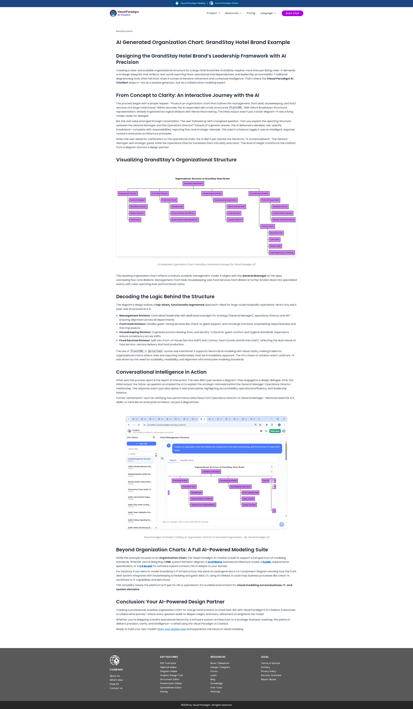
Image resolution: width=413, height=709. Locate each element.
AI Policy (265, 667)
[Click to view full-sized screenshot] (206, 472)
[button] (292, 13)
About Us (115, 676)
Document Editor (169, 679)
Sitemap (215, 691)
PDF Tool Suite (168, 663)
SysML (267, 562)
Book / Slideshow (220, 663)
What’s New (116, 680)
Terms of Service (270, 663)
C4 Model (145, 566)
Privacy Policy (268, 671)
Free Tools (216, 687)
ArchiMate (215, 562)
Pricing (251, 13)
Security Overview (271, 675)
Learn (214, 675)
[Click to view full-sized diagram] (206, 215)
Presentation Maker (171, 683)
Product (212, 13)
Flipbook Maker (168, 667)
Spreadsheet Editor (170, 687)
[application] (218, 13)
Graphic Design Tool (171, 675)
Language (266, 13)
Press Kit (114, 684)
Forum (214, 671)
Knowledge (217, 683)
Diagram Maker (168, 671)
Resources (231, 13)
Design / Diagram (220, 667)
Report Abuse (268, 679)
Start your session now (171, 629)
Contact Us (116, 688)
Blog (213, 679)
